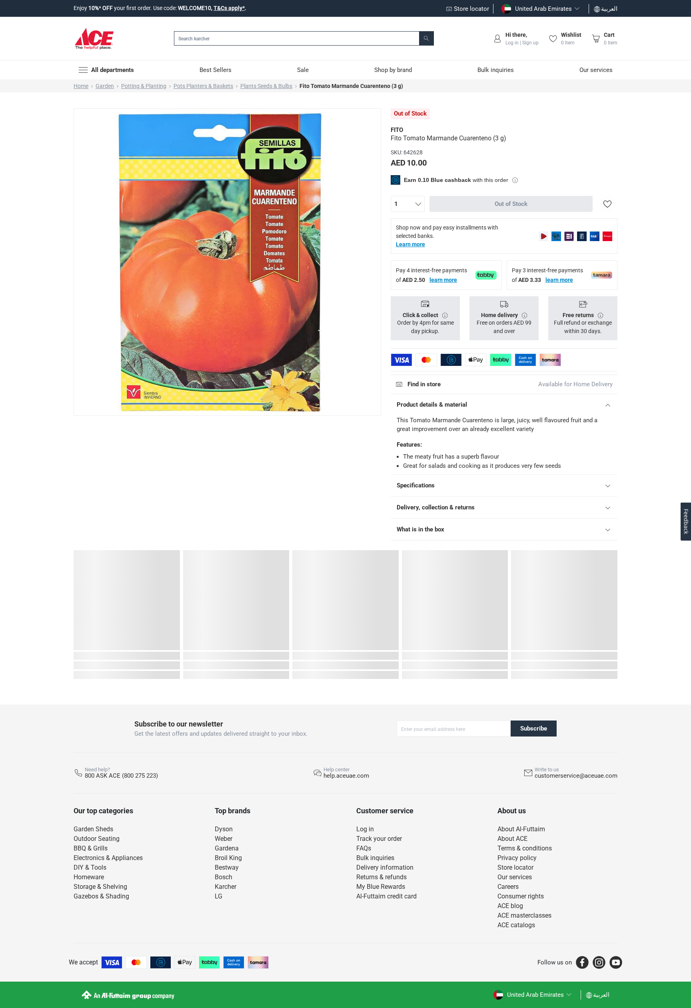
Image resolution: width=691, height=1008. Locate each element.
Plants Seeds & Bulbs (266, 86)
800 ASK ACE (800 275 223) (121, 775)
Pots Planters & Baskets (203, 86)
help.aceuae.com (346, 775)
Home (81, 86)
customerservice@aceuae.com (576, 775)
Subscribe (533, 728)
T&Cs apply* (229, 8)
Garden (105, 86)
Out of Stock (511, 204)
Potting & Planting (143, 86)
